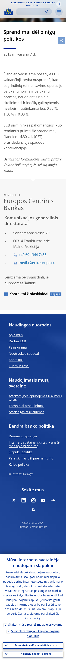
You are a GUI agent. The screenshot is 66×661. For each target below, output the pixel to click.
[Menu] (59, 12)
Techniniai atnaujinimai (26, 406)
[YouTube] (43, 500)
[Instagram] (33, 500)
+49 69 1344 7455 (32, 255)
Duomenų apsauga (23, 436)
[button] (58, 4)
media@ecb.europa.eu (37, 263)
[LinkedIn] (23, 500)
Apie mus (16, 335)
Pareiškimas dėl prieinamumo (31, 458)
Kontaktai (16, 360)
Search (47, 11)
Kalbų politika (19, 464)
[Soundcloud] (53, 500)
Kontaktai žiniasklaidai (28, 294)
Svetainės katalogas (22, 474)
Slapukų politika (20, 452)
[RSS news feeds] (33, 509)
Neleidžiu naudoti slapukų (36, 654)
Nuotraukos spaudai (24, 353)
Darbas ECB (17, 341)
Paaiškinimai (18, 347)
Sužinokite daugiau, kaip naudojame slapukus (35, 634)
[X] (14, 500)
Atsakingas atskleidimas (26, 412)
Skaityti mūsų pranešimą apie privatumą (35, 624)
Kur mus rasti (19, 366)
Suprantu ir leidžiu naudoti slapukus (35, 645)
